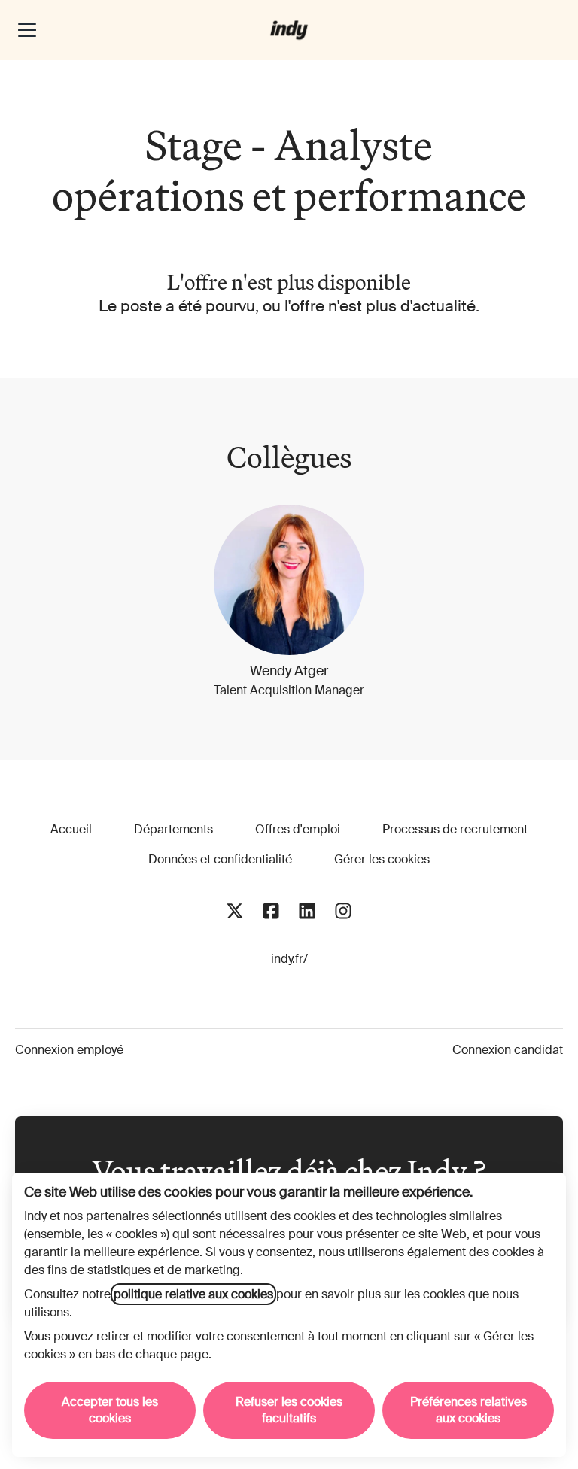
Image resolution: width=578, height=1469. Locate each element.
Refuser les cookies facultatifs (289, 1410)
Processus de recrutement (455, 829)
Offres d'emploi (297, 829)
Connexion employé (69, 1050)
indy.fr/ (289, 959)
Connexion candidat (507, 1050)
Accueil (71, 829)
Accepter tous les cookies (110, 1410)
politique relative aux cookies (193, 1294)
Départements (173, 829)
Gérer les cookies (382, 859)
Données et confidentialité (220, 859)
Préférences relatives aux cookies (468, 1410)
